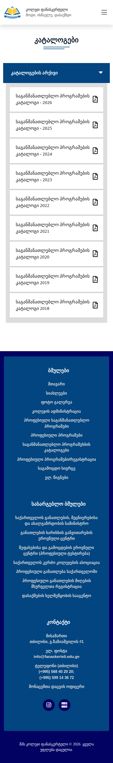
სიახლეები (56, 393)
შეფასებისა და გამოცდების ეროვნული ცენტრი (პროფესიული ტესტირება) (56, 550)
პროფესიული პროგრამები (57, 435)
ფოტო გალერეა (56, 402)
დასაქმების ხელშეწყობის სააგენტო (56, 595)
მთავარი (56, 384)
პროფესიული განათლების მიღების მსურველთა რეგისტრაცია (56, 583)
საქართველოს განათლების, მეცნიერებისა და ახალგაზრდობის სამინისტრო (56, 520)
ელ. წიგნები (56, 477)
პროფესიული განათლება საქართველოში (56, 571)
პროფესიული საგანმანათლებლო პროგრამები (56, 423)
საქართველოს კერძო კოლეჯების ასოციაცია (56, 562)
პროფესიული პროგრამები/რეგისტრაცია (56, 459)
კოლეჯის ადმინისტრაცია (56, 411)
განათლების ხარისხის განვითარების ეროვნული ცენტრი (56, 535)
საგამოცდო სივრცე (56, 468)
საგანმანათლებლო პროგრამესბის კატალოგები (56, 447)
